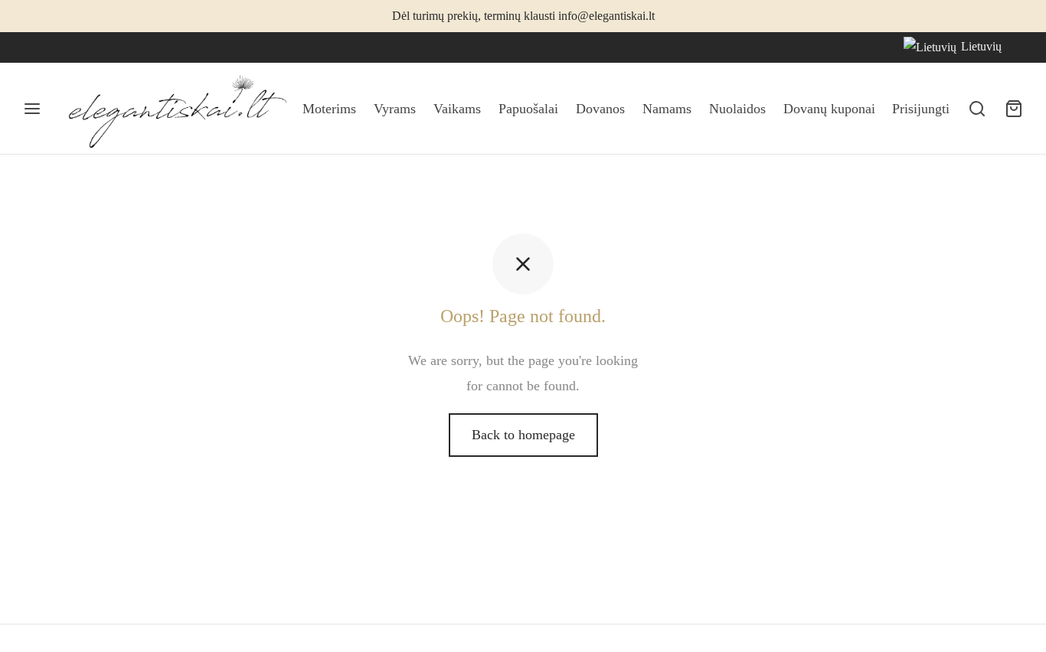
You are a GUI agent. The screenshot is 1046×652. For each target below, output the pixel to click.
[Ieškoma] (977, 108)
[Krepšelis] (1014, 108)
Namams (666, 108)
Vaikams (457, 108)
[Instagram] (65, 47)
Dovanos (600, 108)
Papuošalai (528, 108)
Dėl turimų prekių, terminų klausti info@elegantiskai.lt (523, 16)
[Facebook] (34, 47)
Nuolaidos (737, 108)
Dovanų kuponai (829, 108)
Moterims (329, 108)
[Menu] (32, 108)
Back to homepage (523, 434)
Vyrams (395, 108)
